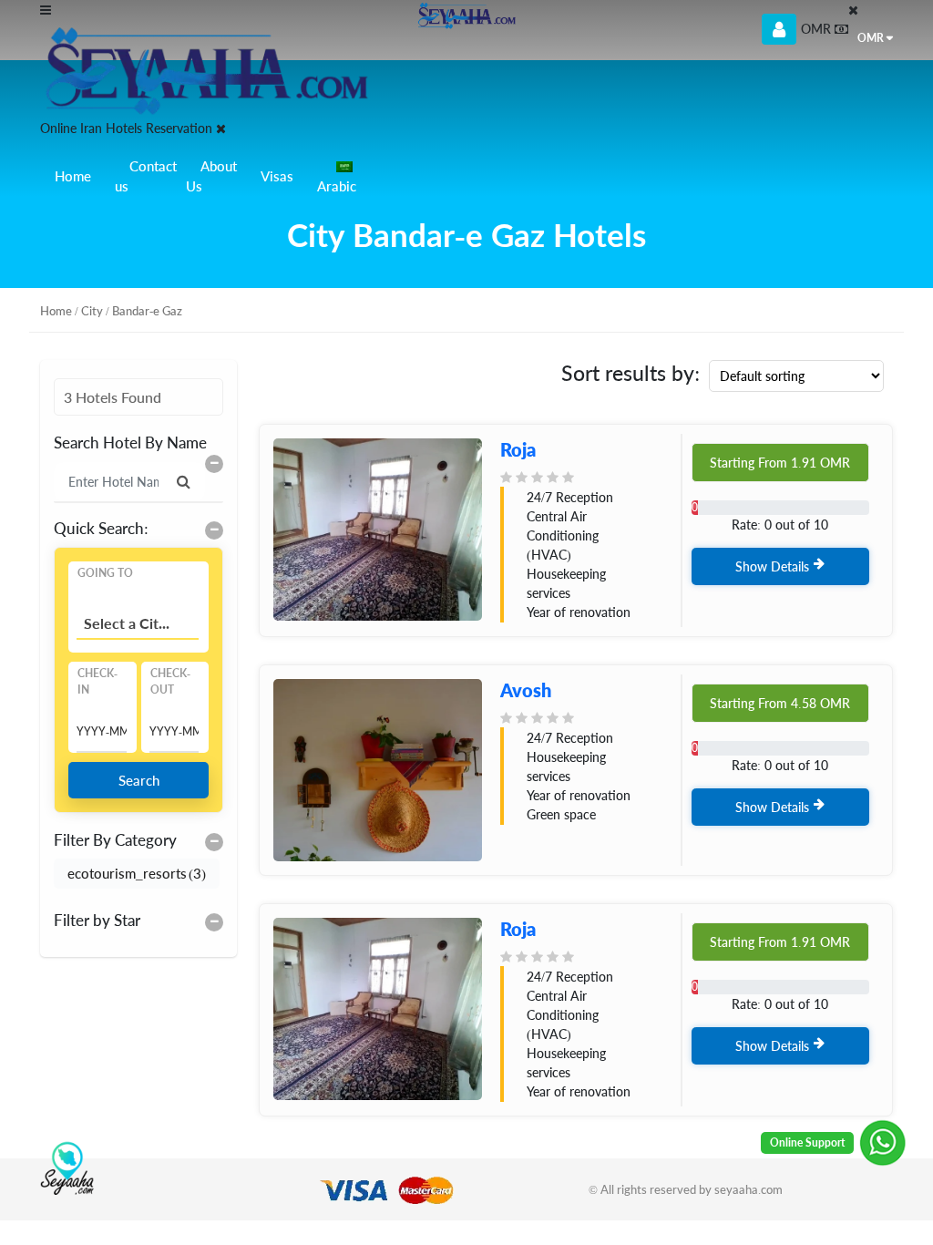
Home (73, 176)
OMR (870, 38)
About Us (211, 176)
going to (105, 573)
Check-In (97, 681)
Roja (518, 449)
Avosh (525, 690)
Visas (277, 176)
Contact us (146, 176)
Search (138, 780)
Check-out (170, 681)
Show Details (772, 566)
